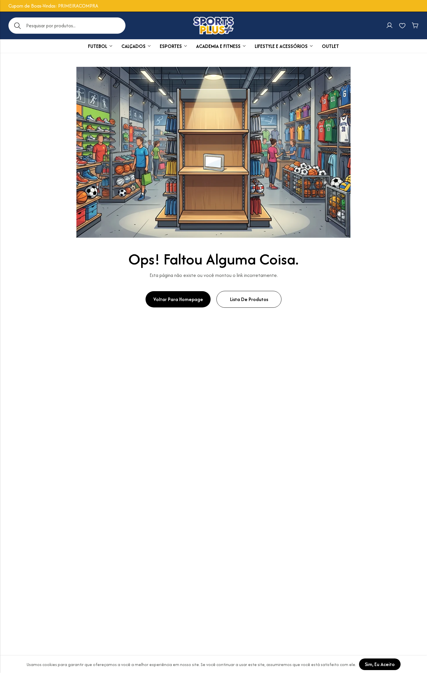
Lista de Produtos (249, 299)
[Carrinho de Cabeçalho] (415, 25)
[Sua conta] (389, 25)
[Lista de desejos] (402, 25)
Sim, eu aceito (380, 664)
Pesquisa (17, 25)
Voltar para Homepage (178, 299)
